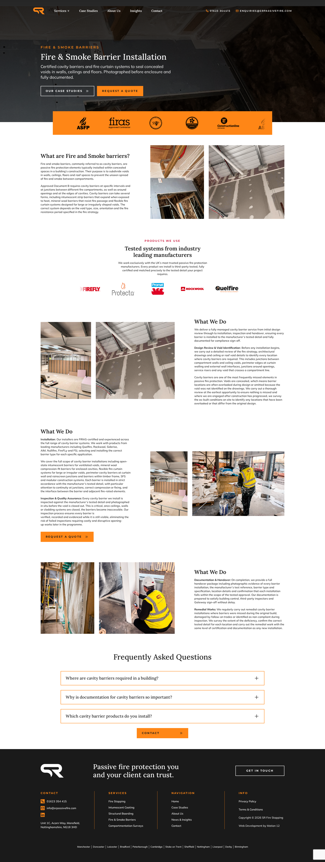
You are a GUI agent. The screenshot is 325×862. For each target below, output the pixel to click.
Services (60, 11)
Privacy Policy (247, 801)
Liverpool (217, 846)
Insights (136, 11)
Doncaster (98, 846)
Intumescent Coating (121, 807)
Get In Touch (260, 770)
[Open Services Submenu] (68, 10)
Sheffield (189, 846)
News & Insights (181, 819)
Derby (228, 846)
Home (175, 801)
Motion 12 (273, 825)
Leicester (112, 846)
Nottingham (203, 846)
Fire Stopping (117, 801)
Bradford (125, 846)
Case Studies (88, 11)
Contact (156, 11)
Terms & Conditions (251, 809)
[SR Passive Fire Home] (39, 10)
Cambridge (156, 846)
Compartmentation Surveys (126, 825)
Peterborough (140, 846)
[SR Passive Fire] (52, 771)
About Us (114, 11)
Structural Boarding (121, 813)
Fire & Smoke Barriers (122, 819)
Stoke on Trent (173, 846)
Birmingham (241, 846)
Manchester (83, 846)
